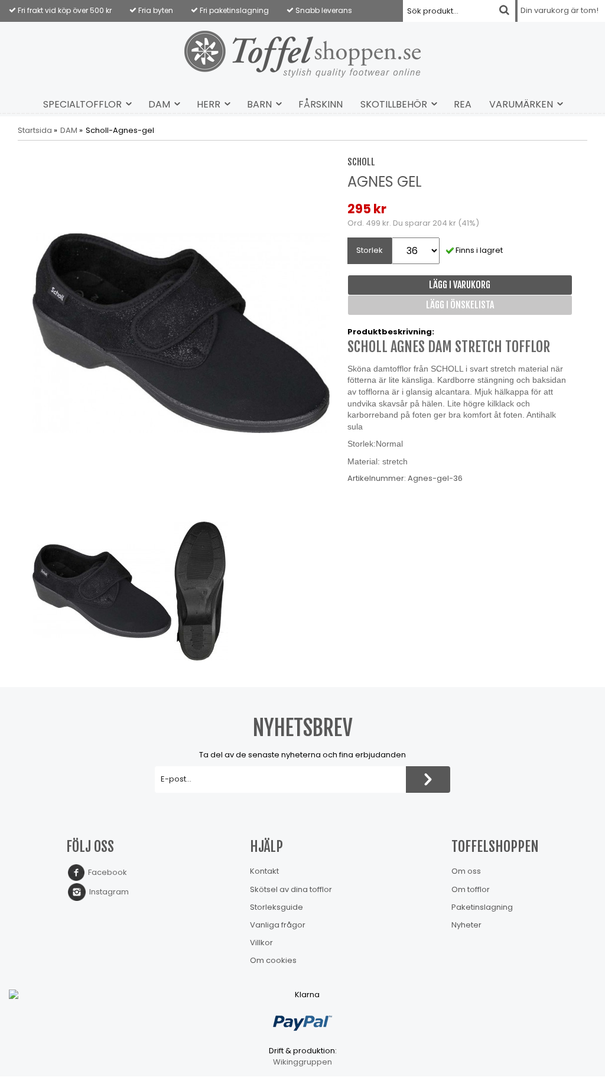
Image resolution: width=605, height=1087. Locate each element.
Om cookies (273, 960)
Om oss (466, 871)
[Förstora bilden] (181, 332)
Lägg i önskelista (460, 305)
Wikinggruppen (302, 1062)
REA (462, 104)
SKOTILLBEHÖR (393, 104)
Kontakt (264, 871)
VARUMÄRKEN (521, 104)
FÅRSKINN (320, 104)
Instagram (107, 891)
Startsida (35, 130)
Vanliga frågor (277, 924)
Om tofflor (470, 889)
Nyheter (466, 924)
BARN (259, 104)
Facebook (105, 872)
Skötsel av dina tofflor (291, 889)
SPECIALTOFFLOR (82, 104)
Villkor (261, 942)
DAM (159, 104)
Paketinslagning (482, 907)
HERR (208, 104)
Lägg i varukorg (459, 285)
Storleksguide (276, 907)
